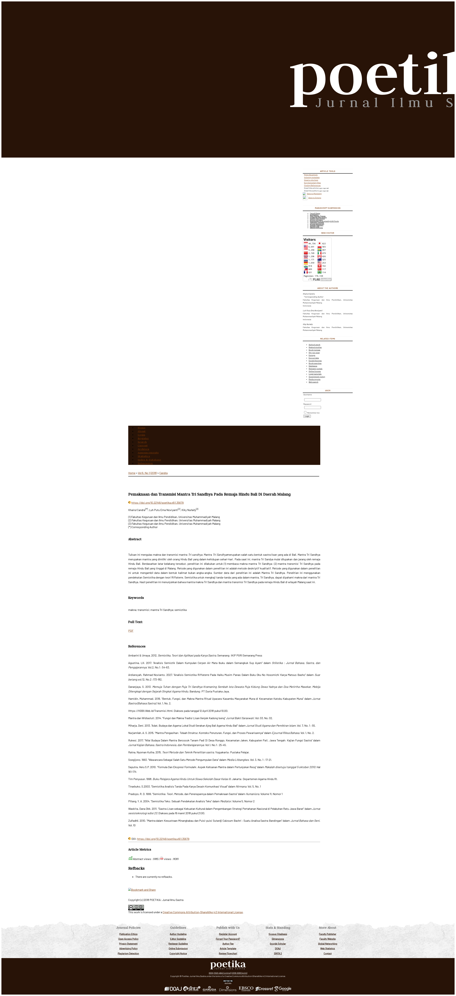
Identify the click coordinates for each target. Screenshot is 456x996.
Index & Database (149, 459)
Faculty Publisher (327, 933)
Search (142, 442)
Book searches (315, 363)
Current (143, 445)
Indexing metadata (312, 177)
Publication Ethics (128, 933)
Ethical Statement (317, 224)
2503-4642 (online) (222, 973)
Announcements (148, 452)
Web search (313, 382)
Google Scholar (278, 943)
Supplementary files (312, 183)
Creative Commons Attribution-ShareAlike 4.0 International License (203, 912)
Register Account (228, 933)
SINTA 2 (278, 953)
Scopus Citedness (278, 933)
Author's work (314, 344)
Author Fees (314, 226)
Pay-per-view (314, 352)
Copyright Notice (178, 953)
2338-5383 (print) (239, 973)
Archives (143, 449)
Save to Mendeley (314, 193)
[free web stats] (228, 981)
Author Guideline (178, 933)
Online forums (315, 371)
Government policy (317, 377)
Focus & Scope (315, 213)
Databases (313, 366)
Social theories (315, 360)
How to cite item (311, 180)
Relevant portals (315, 368)
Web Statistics (327, 948)
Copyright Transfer (317, 222)
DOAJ (278, 948)
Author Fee (228, 943)
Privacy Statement (128, 943)
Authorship (314, 215)
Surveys (312, 355)
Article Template (228, 948)
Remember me (313, 413)
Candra (163, 472)
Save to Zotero (314, 198)
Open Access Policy (128, 938)
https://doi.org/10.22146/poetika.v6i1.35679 (157, 502)
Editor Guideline (178, 938)
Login (141, 434)
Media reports (314, 379)
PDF (130, 630)
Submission (145, 463)
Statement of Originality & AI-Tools (324, 221)
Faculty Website (328, 938)
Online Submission (178, 948)
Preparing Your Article (318, 217)
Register (143, 438)
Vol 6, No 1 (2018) (147, 472)
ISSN (211, 973)
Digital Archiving (316, 228)
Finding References (312, 185)
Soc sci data (314, 358)
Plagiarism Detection (128, 953)
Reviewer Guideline (178, 943)
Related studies (315, 347)
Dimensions (278, 938)
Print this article (311, 175)
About (142, 431)
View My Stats (228, 983)
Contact (328, 953)
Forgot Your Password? (228, 938)
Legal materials (315, 374)
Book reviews (314, 350)
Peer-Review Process (317, 216)
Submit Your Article (317, 219)
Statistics (144, 456)
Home (142, 427)
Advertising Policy (128, 948)
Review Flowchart (228, 953)
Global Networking (327, 943)
